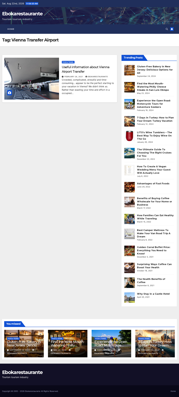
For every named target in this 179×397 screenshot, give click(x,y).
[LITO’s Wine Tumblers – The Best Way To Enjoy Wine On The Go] (129, 136)
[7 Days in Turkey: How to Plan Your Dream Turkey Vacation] (129, 121)
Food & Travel (68, 62)
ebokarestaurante (98, 77)
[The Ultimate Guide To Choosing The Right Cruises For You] (129, 153)
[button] (167, 29)
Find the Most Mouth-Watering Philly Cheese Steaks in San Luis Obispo (153, 86)
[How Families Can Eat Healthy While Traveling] (129, 219)
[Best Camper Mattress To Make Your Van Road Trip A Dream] (129, 234)
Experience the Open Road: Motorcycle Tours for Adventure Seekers (154, 103)
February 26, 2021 (73, 77)
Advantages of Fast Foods (153, 183)
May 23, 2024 (60, 350)
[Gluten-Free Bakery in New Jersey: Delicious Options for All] (129, 70)
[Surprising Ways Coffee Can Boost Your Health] (129, 268)
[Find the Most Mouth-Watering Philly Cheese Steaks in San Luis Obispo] (129, 87)
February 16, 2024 (106, 350)
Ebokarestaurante (22, 14)
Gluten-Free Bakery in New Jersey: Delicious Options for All (155, 69)
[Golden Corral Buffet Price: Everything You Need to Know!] (129, 251)
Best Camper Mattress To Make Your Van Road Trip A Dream (153, 233)
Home (10, 29)
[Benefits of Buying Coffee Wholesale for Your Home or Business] (129, 202)
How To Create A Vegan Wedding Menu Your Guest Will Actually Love (153, 169)
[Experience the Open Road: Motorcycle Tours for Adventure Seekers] (129, 104)
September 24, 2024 (20, 350)
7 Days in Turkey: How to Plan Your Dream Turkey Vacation (155, 345)
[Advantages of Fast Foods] (129, 187)
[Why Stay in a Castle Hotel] (129, 297)
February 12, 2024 (150, 350)
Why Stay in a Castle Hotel (153, 294)
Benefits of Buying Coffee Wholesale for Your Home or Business (154, 201)
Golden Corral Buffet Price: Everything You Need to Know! (153, 250)
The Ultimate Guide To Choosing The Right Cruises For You (154, 152)
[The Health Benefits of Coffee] (129, 282)
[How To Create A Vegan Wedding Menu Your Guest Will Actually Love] (129, 170)
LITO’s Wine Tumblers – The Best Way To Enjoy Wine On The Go (154, 135)
